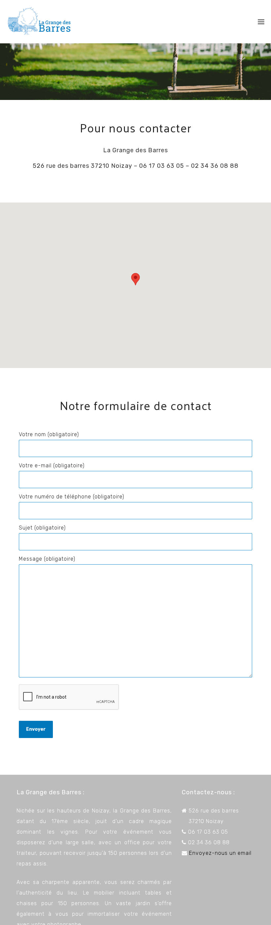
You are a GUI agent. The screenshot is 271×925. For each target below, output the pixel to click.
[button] (135, 279)
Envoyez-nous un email (220, 853)
